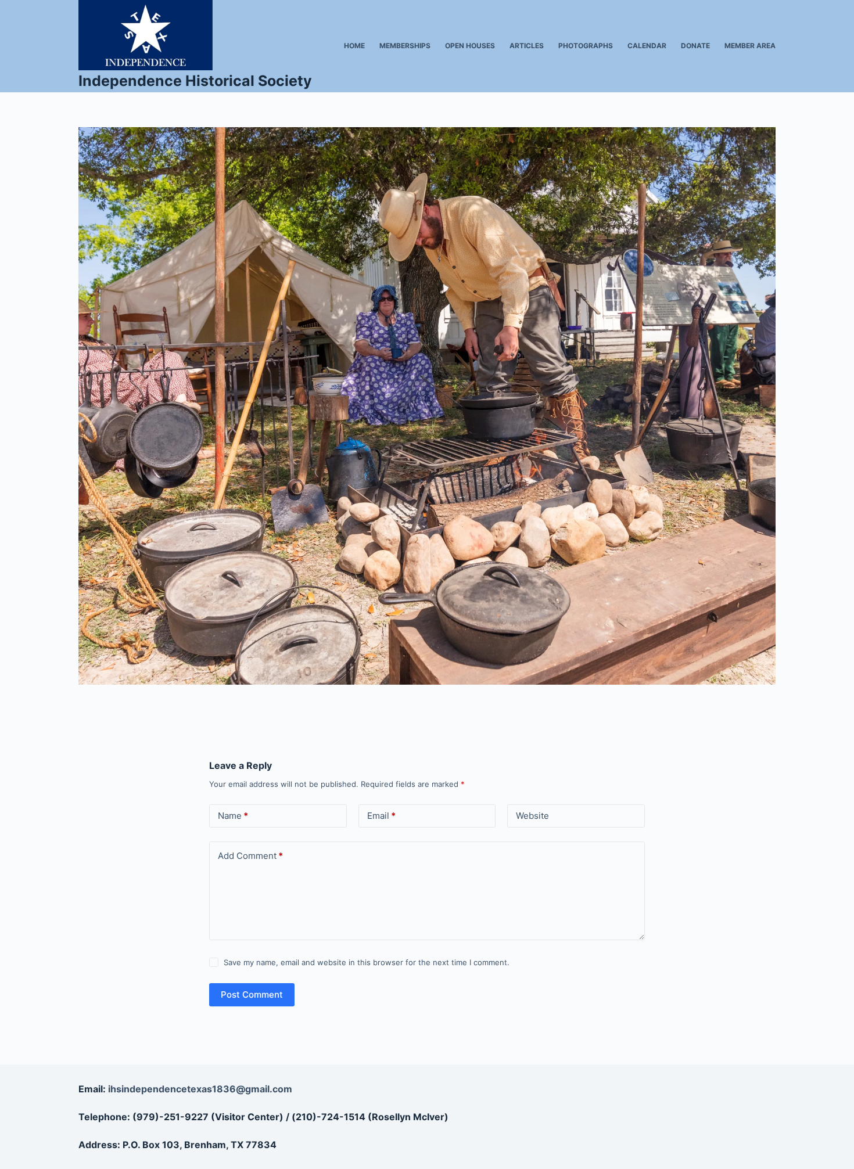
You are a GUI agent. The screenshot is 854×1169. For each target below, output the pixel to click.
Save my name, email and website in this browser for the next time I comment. (366, 962)
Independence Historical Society (195, 80)
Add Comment (250, 855)
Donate (695, 45)
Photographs (585, 45)
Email (381, 815)
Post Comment (252, 994)
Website (532, 815)
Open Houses (470, 45)
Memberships (404, 45)
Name (233, 815)
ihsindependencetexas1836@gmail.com (200, 1089)
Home (354, 45)
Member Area (750, 45)
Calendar (646, 45)
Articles (526, 45)
